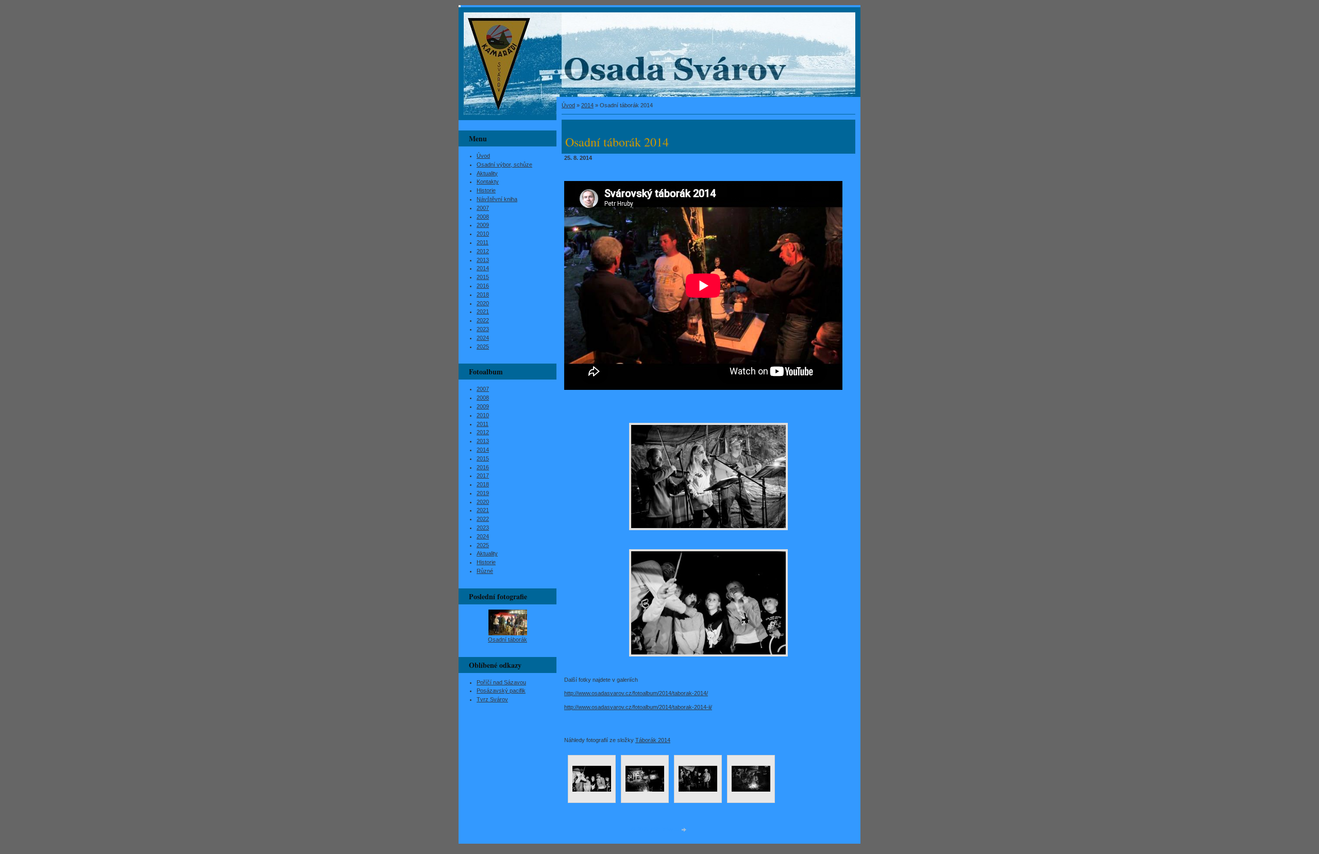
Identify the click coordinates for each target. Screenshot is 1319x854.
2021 (483, 311)
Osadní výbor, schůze (504, 164)
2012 (483, 251)
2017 (483, 475)
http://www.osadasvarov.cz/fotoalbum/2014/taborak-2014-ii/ (638, 707)
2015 (483, 277)
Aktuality (487, 173)
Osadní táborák (507, 639)
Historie (486, 190)
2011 (482, 242)
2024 (483, 338)
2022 (483, 320)
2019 (483, 493)
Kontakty (488, 181)
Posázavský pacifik (501, 690)
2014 (587, 105)
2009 (483, 225)
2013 (483, 260)
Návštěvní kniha (497, 199)
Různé (485, 571)
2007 (483, 208)
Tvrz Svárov (492, 699)
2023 (483, 329)
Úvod (568, 105)
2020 (483, 303)
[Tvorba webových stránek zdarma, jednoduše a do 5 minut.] (684, 830)
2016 (483, 286)
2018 (483, 294)
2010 (483, 234)
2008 (483, 216)
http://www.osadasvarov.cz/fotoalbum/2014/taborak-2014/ (636, 693)
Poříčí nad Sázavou (501, 682)
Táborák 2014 (652, 740)
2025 (483, 346)
